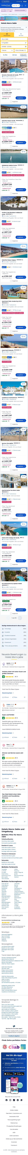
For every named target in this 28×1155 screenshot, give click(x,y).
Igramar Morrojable (7, 443)
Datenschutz (14, 1123)
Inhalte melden (14, 1110)
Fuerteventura (18, 888)
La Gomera (17, 907)
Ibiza (15, 899)
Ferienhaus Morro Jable (8, 841)
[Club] (10, 11)
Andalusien (5, 886)
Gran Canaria (5, 907)
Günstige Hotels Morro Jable (9, 851)
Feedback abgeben (14, 1036)
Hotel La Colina (5, 979)
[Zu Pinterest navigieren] (17, 1100)
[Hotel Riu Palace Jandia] (14, 111)
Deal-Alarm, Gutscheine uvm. (14, 1113)
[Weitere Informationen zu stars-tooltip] (23, 74)
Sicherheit (14, 1142)
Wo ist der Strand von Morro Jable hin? (12, 1006)
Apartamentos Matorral (8, 959)
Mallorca (4, 893)
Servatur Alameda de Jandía (10, 75)
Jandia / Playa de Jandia (18, 873)
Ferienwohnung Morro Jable (9, 843)
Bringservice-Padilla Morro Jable (10, 1012)
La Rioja (16, 905)
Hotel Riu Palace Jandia (8, 120)
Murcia (16, 885)
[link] (22, 5)
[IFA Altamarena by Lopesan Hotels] (14, 574)
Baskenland (17, 894)
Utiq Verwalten (14, 1129)
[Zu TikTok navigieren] (14, 1100)
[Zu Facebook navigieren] (6, 1100)
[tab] (7, 34)
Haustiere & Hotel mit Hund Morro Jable (12, 857)
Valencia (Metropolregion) (6, 895)
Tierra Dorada (5, 878)
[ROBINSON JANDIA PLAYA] (14, 156)
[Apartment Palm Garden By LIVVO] (14, 292)
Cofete (16, 869)
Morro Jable (5, 877)
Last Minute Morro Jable (8, 946)
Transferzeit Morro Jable (8, 1007)
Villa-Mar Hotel (5, 968)
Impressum (14, 1145)
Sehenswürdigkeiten (7, 934)
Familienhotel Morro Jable (8, 855)
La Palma (16, 900)
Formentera (17, 908)
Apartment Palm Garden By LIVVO (12, 301)
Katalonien (4, 888)
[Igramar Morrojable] (14, 434)
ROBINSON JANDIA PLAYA (9, 165)
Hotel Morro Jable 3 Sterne (8, 849)
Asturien (4, 908)
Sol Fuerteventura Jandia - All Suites (11, 982)
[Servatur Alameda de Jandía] (14, 66)
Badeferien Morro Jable (8, 862)
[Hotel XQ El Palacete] (14, 341)
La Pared (4, 871)
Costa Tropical (18, 902)
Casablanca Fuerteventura (9, 397)
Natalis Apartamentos (7, 971)
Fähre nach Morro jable (8, 1004)
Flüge (3, 951)
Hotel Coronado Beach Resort (9, 990)
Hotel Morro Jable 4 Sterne (8, 847)
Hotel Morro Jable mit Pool (8, 864)
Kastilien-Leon (5, 905)
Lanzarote (16, 883)
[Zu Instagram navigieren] (10, 1100)
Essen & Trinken (6, 937)
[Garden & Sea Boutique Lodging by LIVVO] (14, 203)
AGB (14, 1132)
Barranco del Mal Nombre (18, 876)
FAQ (14, 1107)
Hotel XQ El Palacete (8, 350)
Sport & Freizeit (6, 936)
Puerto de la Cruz (6, 875)
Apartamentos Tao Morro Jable (11, 490)
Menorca (16, 896)
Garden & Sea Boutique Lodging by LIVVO (12, 960)
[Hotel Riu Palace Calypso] (14, 251)
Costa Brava (5, 899)
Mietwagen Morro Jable (8, 949)
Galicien (4, 890)
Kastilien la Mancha (19, 893)
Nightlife (4, 939)
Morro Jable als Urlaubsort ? (9, 1009)
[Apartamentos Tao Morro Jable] (14, 481)
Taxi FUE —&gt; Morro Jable (9, 1018)
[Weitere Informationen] (8, 98)
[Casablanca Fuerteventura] (14, 388)
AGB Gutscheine (14, 1135)
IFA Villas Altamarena (7, 987)
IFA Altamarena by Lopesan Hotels (12, 583)
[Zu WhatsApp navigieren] (21, 1100)
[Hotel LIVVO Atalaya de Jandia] (14, 528)
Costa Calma (5, 874)
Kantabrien (17, 890)
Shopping (4, 940)
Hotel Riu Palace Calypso (9, 260)
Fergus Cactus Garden (7, 970)
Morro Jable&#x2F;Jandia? (8, 1015)
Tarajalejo (4, 869)
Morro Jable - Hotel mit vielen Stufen (11, 1017)
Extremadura (17, 897)
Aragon (16, 886)
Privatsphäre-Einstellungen (14, 1126)
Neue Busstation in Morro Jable (10, 1014)
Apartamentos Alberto (7, 973)
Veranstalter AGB (14, 1116)
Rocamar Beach (6, 981)
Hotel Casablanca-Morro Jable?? (10, 1011)
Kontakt (18, 1)
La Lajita (4, 872)
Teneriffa (4, 891)
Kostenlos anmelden (20, 10)
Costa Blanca (5, 885)
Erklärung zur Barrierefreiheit (14, 1139)
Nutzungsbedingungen (14, 1119)
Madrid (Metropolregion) (6, 901)
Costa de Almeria (18, 891)
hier (14, 31)
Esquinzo (16, 871)
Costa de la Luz (5, 897)
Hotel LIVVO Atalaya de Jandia (10, 538)
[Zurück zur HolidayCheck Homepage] (6, 6)
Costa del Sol (5, 883)
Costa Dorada (5, 904)
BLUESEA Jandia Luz (7, 988)
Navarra (16, 904)
